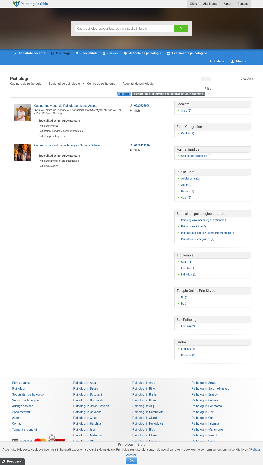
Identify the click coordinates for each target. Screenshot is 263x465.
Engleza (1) (188, 348)
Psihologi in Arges (204, 383)
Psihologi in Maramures (208, 429)
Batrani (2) (187, 191)
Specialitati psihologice (28, 394)
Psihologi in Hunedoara (147, 423)
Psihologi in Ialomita (205, 423)
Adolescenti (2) (190, 178)
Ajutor (227, 4)
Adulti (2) (186, 184)
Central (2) (187, 133)
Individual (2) (189, 274)
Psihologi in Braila (144, 394)
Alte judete (210, 4)
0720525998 (142, 105)
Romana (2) (188, 355)
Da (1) (184, 303)
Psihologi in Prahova (146, 441)
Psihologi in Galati (85, 418)
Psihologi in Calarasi (205, 400)
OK (131, 460)
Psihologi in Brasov (205, 394)
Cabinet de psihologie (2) (196, 155)
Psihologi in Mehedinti (88, 435)
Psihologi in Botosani (87, 394)
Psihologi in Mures (145, 435)
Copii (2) (186, 197)
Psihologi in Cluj (143, 406)
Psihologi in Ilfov (143, 429)
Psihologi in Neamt (204, 435)
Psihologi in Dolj (203, 412)
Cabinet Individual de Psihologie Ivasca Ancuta (65, 106)
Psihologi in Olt (83, 441)
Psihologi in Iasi (84, 429)
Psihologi (18, 388)
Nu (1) (184, 297)
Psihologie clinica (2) (193, 226)
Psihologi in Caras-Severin (91, 406)
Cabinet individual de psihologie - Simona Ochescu (68, 145)
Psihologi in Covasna (87, 412)
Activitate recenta (31, 53)
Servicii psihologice (25, 400)
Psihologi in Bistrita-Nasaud (210, 388)
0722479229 (142, 145)
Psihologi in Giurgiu (145, 418)
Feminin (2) (188, 326)
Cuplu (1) (186, 261)
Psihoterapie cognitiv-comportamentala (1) (207, 232)
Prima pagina (21, 383)
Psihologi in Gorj (203, 418)
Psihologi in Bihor (144, 388)
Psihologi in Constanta (207, 406)
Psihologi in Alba (84, 383)
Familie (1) (187, 268)
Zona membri (21, 412)
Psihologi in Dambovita (147, 412)
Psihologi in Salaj (203, 441)
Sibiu (193, 4)
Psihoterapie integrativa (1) (197, 239)
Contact (243, 4)
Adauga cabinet (22, 406)
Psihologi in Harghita (87, 423)
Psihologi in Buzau (144, 400)
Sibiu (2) (186, 110)
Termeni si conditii (24, 429)
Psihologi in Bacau (85, 388)
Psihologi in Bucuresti (88, 400)
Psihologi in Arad (143, 383)
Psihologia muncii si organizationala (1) (205, 220)
